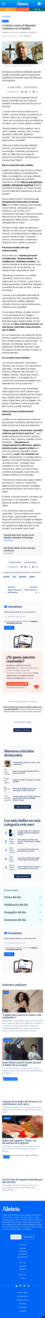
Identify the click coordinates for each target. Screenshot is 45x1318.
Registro (8, 9)
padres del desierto (10, 1079)
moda (6, 992)
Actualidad (22, 1248)
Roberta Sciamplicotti (9, 36)
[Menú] (8, 4)
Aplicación (22, 1269)
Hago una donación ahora (16, 684)
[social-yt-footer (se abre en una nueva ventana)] (16, 1286)
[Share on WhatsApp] (37, 92)
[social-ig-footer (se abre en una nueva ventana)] (28, 1286)
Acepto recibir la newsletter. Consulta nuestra (21, 622)
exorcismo (22, 577)
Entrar (29, 722)
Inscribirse (9, 628)
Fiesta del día (12, 897)
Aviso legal (22, 1304)
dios (14, 577)
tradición (7, 1118)
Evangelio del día (15, 912)
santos (6, 1157)
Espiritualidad (6, 16)
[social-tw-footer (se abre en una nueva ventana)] (24, 1286)
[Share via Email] (33, 92)
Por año (22, 1278)
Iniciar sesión (28, 1237)
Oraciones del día (15, 920)
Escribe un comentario (22, 730)
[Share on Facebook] (22, 92)
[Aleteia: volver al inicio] (22, 4)
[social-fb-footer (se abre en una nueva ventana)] (20, 1286)
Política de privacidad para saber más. (21, 622)
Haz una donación (22, 1296)
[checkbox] (4, 621)
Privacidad (22, 1311)
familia (32, 577)
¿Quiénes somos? (22, 1300)
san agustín (8, 1040)
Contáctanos (22, 1307)
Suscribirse (16, 1237)
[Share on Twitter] (30, 92)
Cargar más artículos (22, 807)
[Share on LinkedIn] (26, 92)
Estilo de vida (22, 1254)
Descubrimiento (22, 1257)
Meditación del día (16, 904)
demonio (6, 577)
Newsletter (22, 1266)
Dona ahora (21, 9)
